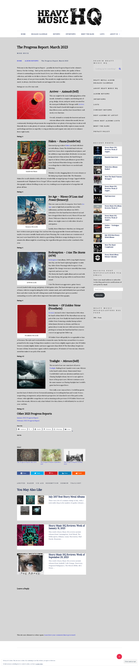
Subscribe (99, 295)
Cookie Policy (39, 664)
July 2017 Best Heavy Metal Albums (67, 496)
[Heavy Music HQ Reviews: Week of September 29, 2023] (30, 564)
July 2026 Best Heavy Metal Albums (112, 236)
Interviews (71, 34)
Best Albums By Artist (106, 115)
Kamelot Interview (111, 157)
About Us (114, 34)
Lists (102, 34)
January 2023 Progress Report (27, 418)
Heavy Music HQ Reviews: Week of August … (111, 149)
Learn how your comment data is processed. (59, 635)
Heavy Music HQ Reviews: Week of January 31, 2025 (67, 527)
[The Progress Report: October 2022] (74, 455)
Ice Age (40, 483)
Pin (52, 473)
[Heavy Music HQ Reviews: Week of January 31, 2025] (30, 535)
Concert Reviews (103, 110)
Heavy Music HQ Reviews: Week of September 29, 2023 (67, 555)
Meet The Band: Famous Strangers (113, 178)
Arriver (81, 104)
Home (23, 34)
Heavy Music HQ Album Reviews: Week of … (113, 207)
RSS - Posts (97, 318)
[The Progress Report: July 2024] (28, 455)
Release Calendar (39, 34)
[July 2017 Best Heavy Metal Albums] (30, 506)
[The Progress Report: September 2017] (51, 455)
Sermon (51, 313)
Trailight (52, 368)
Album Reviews (102, 94)
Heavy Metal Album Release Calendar (111, 256)
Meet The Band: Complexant (110, 246)
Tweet (38, 473)
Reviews (56, 34)
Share (24, 473)
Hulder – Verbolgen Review (112, 226)
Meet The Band (87, 34)
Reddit (80, 473)
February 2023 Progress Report (28, 421)
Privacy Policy (102, 131)
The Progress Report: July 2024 (26, 462)
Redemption (53, 260)
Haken (67, 145)
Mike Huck (23, 53)
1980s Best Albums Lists (107, 121)
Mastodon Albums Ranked (111, 168)
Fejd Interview (110, 196)
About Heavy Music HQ (106, 88)
